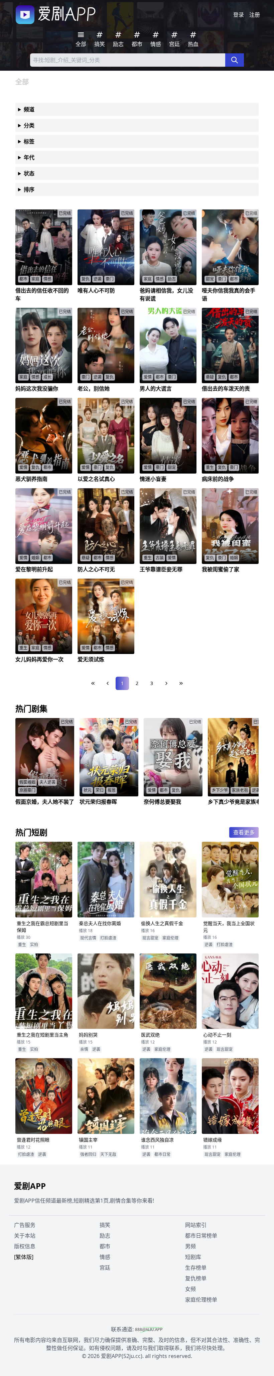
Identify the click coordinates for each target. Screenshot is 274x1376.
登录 (238, 14)
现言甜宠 (150, 938)
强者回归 (88, 1154)
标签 (29, 141)
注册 (254, 14)
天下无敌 (108, 1154)
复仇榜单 (196, 1278)
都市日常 (162, 1154)
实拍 (34, 944)
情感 (105, 1257)
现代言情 (88, 938)
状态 (29, 173)
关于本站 (24, 1235)
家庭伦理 (170, 938)
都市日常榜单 (201, 1235)
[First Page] (93, 683)
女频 (190, 1289)
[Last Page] (181, 683)
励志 (105, 1235)
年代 (29, 157)
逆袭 (208, 944)
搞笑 (105, 1225)
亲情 (84, 1049)
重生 (22, 944)
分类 (29, 125)
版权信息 (24, 1246)
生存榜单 (196, 1267)
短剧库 (193, 1257)
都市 (105, 1246)
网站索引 (196, 1225)
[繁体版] (23, 1257)
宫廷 (105, 1267)
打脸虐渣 (108, 938)
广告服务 (24, 1225)
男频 (190, 1246)
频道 (29, 109)
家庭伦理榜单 (201, 1299)
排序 (29, 189)
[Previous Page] (107, 683)
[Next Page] (166, 683)
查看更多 (244, 832)
